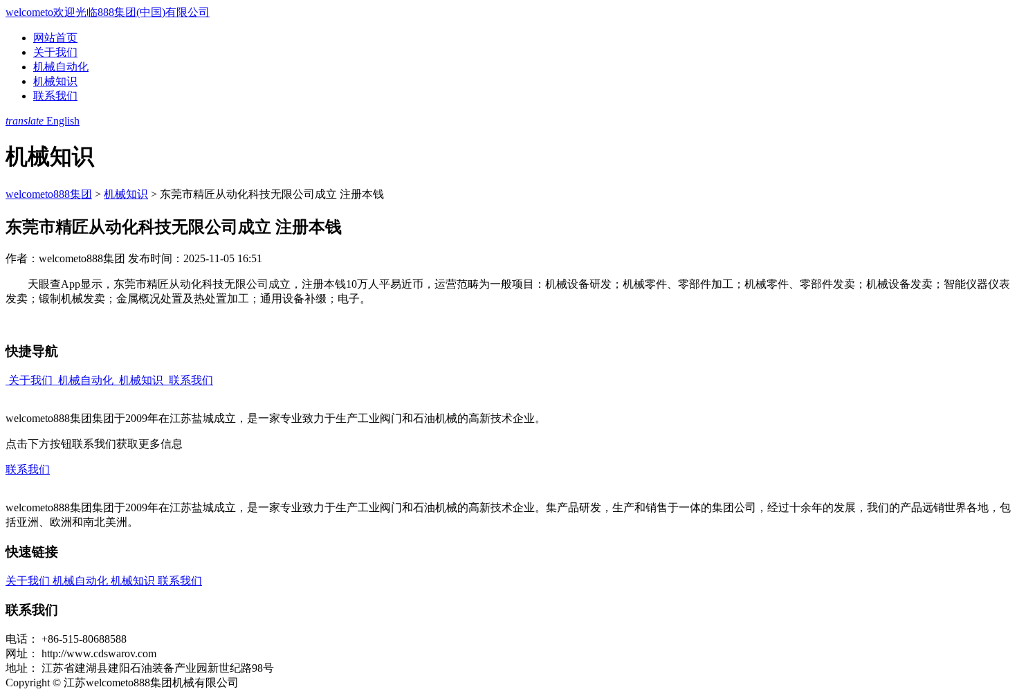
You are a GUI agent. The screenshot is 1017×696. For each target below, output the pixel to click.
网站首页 (55, 38)
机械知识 (55, 81)
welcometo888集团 (49, 194)
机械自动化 (61, 67)
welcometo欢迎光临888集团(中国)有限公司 (108, 12)
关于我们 (55, 52)
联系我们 (55, 96)
